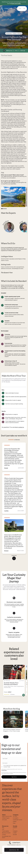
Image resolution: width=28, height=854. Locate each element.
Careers (14, 821)
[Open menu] (24, 8)
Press (14, 823)
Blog (3, 827)
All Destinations (9, 33)
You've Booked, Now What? (6, 837)
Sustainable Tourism (17, 819)
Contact (4, 834)
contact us (21, 427)
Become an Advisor (6, 832)
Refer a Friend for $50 (7, 816)
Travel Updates (5, 831)
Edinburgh (20, 33)
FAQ (3, 829)
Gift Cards (4, 819)
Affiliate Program (5, 818)
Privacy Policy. (4, 770)
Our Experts (15, 818)
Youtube (15, 834)
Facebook (15, 827)
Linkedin (15, 832)
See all (5, 737)
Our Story (15, 816)
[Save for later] (22, 666)
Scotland (14, 33)
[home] (7, 10)
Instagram (15, 831)
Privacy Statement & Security (14, 845)
